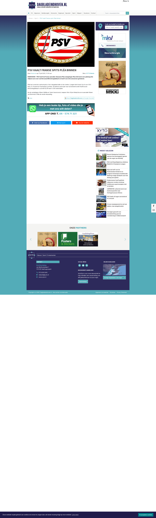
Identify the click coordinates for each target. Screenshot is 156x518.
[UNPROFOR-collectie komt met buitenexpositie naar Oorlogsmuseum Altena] (101, 191)
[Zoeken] (127, 13)
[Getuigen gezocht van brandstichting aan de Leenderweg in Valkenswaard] (101, 214)
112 (32, 13)
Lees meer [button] (75, 514)
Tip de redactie (84, 123)
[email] (153, 210)
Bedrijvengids (45, 13)
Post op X (61, 123)
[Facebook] (80, 265)
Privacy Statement (122, 292)
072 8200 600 (43, 272)
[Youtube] (83, 265)
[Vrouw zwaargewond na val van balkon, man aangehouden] (101, 206)
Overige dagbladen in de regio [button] (113, 277)
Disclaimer (112, 292)
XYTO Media (90, 73)
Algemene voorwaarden (102, 292)
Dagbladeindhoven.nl (52, 4)
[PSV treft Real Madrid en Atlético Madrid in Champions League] (101, 164)
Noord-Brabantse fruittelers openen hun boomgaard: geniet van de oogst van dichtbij (117, 156)
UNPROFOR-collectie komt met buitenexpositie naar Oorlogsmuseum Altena (117, 191)
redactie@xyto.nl (44, 275)
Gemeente (54, 13)
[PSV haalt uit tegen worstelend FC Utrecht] (101, 199)
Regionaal (61, 13)
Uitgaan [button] (79, 13)
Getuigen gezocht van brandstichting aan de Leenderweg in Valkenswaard (116, 213)
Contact (93, 13)
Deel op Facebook (40, 123)
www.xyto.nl (42, 277)
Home (30, 18)
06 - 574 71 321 (68, 113)
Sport (73, 13)
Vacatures (86, 13)
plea (31, 98)
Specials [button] (67, 13)
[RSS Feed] (87, 265)
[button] (29, 239)
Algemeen (37, 13)
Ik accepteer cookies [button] (145, 514)
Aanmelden (83, 281)
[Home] (29, 13)
